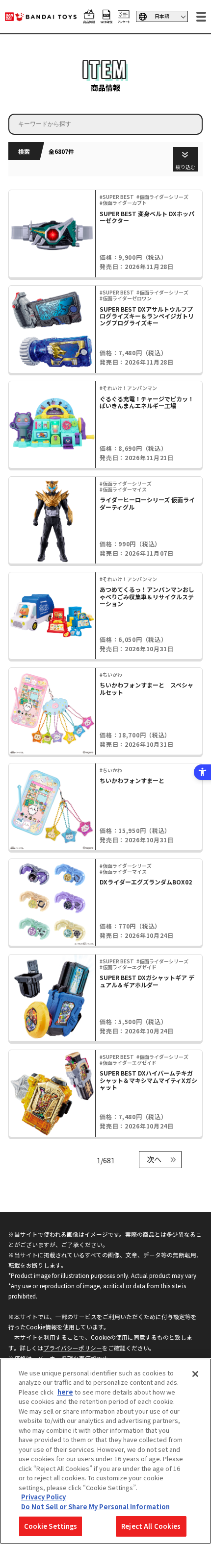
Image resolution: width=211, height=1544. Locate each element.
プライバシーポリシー (72, 1348)
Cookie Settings (51, 1526)
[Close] (195, 1374)
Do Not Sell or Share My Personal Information (95, 1506)
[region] (105, 1451)
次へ (154, 1159)
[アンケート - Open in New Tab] (124, 18)
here (65, 1392)
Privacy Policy (43, 1496)
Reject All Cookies (151, 1526)
